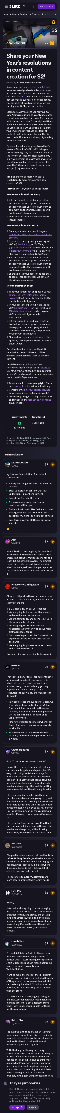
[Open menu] (6, 6)
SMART (21, 96)
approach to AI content (38, 400)
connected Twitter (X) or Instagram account (27, 296)
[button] (30, 496)
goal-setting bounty (33, 87)
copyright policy (21, 386)
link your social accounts (37, 390)
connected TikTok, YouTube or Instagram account (30, 236)
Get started (45, 6)
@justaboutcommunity (21, 247)
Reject (32, 1107)
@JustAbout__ (23, 244)
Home (5, 14)
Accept (16, 1107)
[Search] (24, 6)
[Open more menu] (33, 6)
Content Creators (20, 14)
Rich (18, 82)
